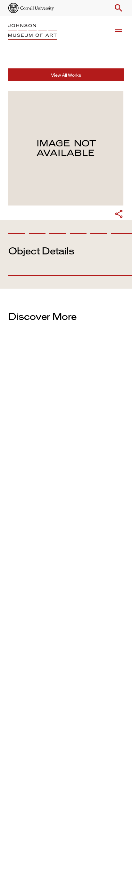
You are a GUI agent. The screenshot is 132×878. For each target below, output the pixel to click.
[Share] (119, 214)
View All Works (66, 74)
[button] (117, 8)
